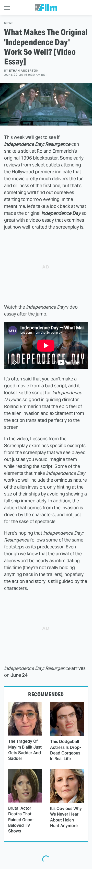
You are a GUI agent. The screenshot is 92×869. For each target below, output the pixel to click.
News (9, 23)
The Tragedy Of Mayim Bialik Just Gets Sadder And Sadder (25, 750)
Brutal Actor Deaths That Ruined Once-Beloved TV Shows (21, 820)
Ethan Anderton (24, 70)
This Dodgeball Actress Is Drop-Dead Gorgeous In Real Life (65, 750)
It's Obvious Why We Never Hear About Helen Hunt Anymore (66, 817)
